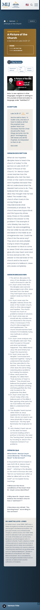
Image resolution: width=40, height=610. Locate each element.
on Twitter (15, 48)
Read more (14, 146)
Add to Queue (21, 69)
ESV (23, 113)
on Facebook (15, 50)
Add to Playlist (29, 69)
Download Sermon (13, 69)
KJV (27, 113)
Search (32, 21)
